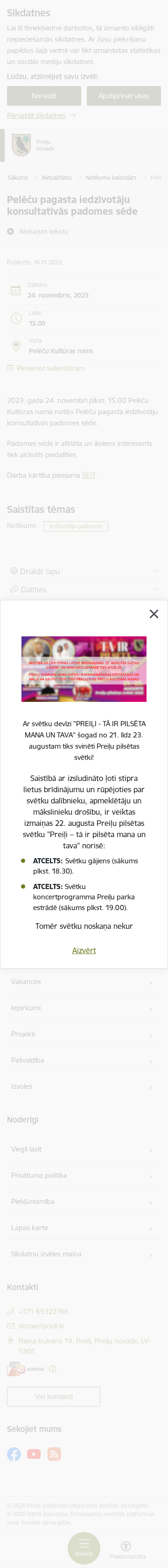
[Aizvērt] (154, 614)
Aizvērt (84, 950)
